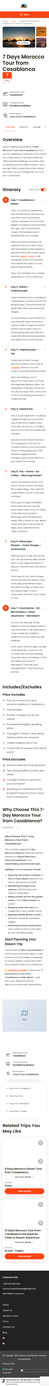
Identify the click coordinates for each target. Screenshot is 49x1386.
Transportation (16, 102)
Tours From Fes (16, 1096)
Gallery (24, 42)
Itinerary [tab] (24, 127)
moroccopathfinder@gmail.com (19, 1288)
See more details (23, 1177)
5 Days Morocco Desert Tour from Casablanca (23, 1170)
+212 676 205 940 (11, 1283)
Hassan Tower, (26, 256)
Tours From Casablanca (22, 116)
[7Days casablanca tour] (19, 28)
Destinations (15, 113)
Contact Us (8, 1326)
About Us (7, 1310)
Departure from (16, 92)
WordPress (25, 1359)
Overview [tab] (10, 127)
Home (6, 1304)
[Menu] (21, 15)
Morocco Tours (10, 1315)
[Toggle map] (40, 1161)
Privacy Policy (9, 1363)
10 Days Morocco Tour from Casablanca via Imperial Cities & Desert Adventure (23, 1234)
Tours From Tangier (18, 1111)
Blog (5, 1332)
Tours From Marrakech (19, 1103)
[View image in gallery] (41, 28)
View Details (24, 1191)
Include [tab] (37, 127)
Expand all (34, 189)
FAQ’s (5, 1321)
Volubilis (15, 367)
